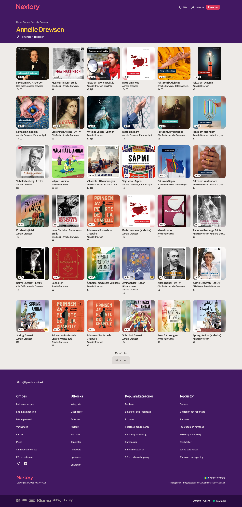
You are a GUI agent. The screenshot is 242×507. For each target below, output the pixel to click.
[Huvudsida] (224, 7)
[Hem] (96, 7)
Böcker (26, 22)
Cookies (221, 483)
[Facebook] (25, 464)
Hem (18, 22)
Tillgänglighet (174, 482)
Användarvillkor (208, 482)
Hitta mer (121, 360)
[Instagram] (18, 464)
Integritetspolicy (191, 482)
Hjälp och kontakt (32, 382)
